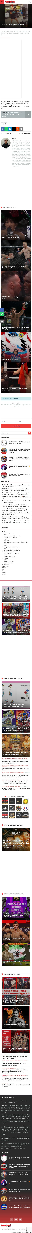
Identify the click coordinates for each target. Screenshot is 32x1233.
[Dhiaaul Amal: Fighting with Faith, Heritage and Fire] (16, 1017)
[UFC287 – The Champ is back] (16, 225)
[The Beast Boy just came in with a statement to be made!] (16, 286)
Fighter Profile (5, 566)
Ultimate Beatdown (8, 561)
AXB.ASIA (12, 1102)
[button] (3, 301)
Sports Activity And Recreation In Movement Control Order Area (16, 1085)
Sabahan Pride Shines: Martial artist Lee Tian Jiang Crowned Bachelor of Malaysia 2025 (14, 517)
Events (4, 531)
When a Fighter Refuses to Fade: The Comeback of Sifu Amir (15, 769)
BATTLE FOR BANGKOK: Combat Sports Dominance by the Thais (19, 442)
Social (9, 133)
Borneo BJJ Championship (10, 537)
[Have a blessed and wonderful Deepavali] (16, 347)
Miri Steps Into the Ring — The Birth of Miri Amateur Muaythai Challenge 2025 (16, 788)
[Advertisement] (16, 187)
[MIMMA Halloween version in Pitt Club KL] (16, 839)
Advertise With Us (20, 1229)
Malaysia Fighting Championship (12, 547)
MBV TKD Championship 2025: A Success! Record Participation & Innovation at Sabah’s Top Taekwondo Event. (15, 1071)
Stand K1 (6, 558)
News (3, 571)
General (4, 567)
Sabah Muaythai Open (9, 556)
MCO (30, 133)
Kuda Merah (7, 544)
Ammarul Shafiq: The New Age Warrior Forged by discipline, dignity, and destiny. (14, 509)
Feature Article (5, 564)
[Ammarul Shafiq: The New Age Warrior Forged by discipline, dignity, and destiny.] (16, 908)
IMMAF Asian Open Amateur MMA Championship (16, 542)
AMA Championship (9, 532)
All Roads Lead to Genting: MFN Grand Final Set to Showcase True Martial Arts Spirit (14, 505)
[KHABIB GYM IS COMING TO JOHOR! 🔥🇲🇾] (4, 467)
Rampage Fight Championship (11, 553)
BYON (5, 539)
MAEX (5, 545)
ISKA (3, 569)
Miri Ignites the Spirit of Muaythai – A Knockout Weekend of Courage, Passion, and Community (16, 521)
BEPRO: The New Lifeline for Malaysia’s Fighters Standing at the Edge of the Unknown (19, 450)
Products (4, 572)
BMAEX (5, 534)
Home (3, 1229)
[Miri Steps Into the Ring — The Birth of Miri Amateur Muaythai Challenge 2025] (16, 1041)
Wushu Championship (9, 563)
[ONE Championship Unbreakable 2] (16, 255)
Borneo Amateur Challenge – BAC (12, 536)
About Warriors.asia (10, 1229)
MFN (5, 548)
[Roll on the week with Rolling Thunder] (16, 316)
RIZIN (5, 555)
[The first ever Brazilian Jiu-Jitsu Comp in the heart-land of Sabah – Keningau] (16, 377)
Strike (5, 559)
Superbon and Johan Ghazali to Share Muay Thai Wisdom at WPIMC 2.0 (14, 1057)
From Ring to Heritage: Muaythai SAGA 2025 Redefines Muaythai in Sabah (14, 1064)
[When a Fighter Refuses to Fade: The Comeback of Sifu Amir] (16, 931)
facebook (25, 133)
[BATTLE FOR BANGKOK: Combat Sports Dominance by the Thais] (4, 443)
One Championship (8, 552)
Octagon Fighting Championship (12, 550)
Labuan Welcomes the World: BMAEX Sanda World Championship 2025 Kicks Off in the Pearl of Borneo (15, 1079)
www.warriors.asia (25, 1137)
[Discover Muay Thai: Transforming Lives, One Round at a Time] (4, 475)
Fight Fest (6, 540)
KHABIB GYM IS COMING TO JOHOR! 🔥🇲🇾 (19, 466)
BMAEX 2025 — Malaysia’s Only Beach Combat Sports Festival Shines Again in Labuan (19, 458)
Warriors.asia (4, 1101)
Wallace (14, 139)
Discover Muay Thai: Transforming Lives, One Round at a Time (19, 475)
